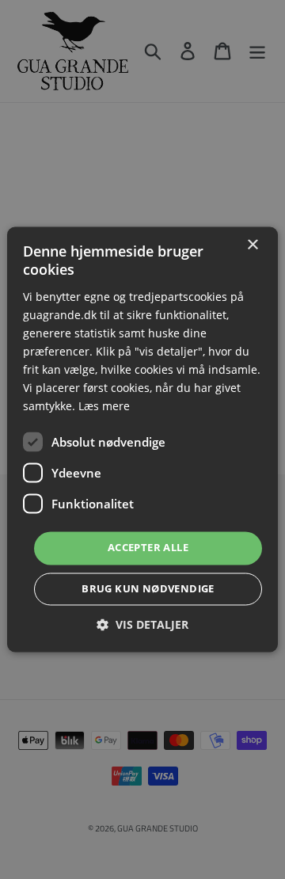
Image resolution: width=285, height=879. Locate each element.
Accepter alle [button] (148, 548)
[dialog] (142, 439)
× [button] (252, 245)
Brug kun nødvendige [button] (148, 589)
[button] (142, 625)
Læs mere (104, 406)
